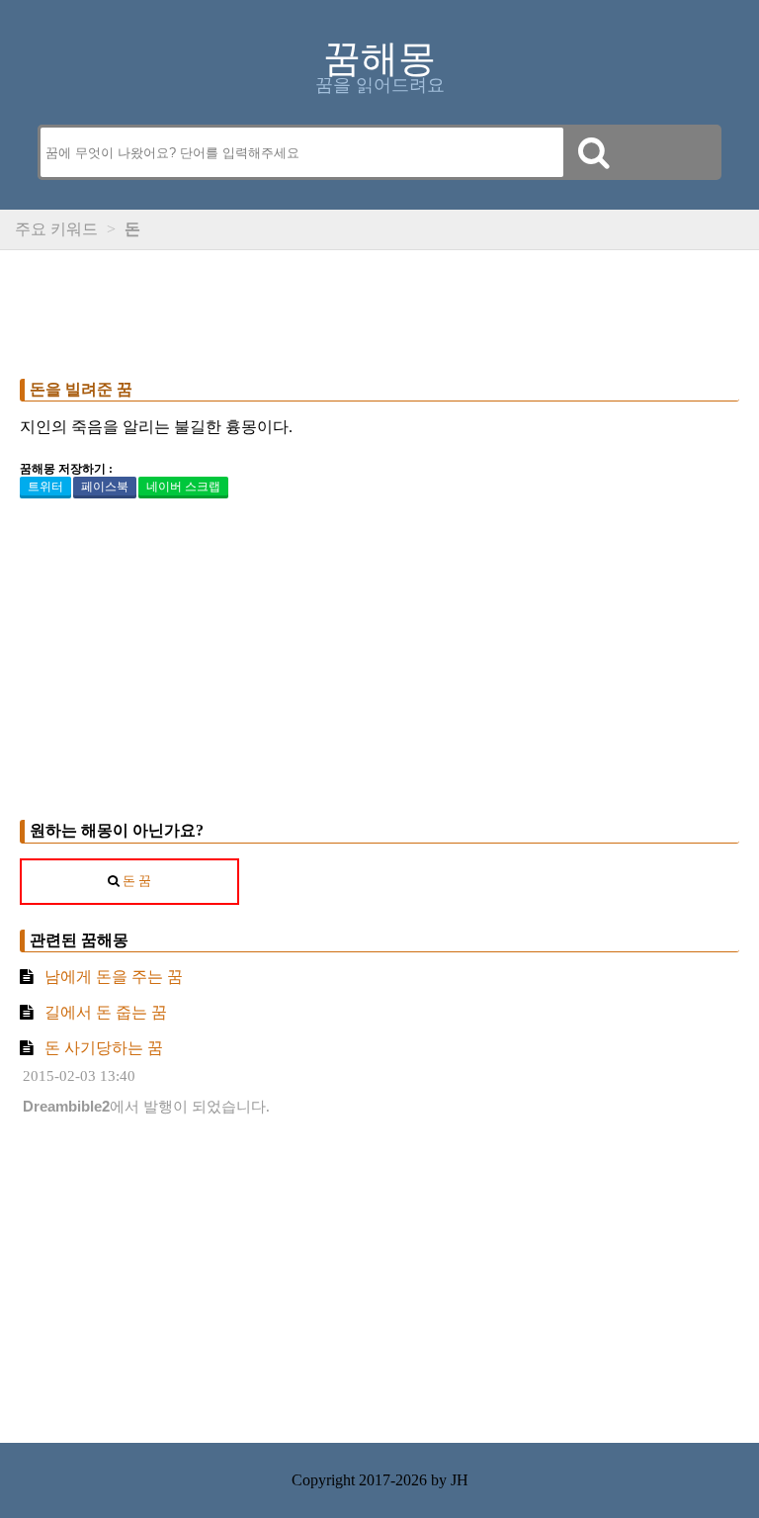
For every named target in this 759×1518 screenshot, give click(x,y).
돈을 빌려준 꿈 (81, 389)
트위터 (45, 486)
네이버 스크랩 (183, 486)
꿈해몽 (379, 58)
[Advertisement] (379, 309)
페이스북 (104, 486)
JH (459, 1480)
